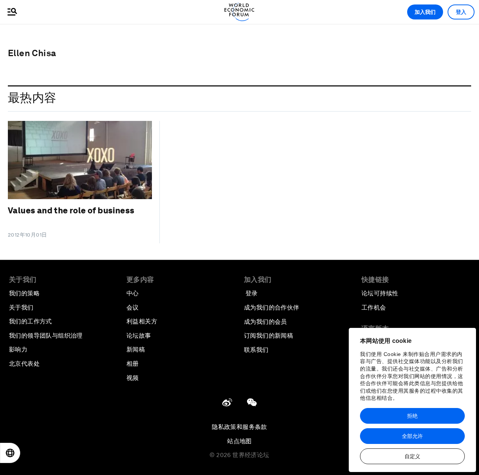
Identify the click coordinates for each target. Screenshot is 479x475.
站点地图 (239, 441)
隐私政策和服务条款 (239, 426)
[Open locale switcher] (10, 453)
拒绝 (412, 416)
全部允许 (412, 436)
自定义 (412, 456)
